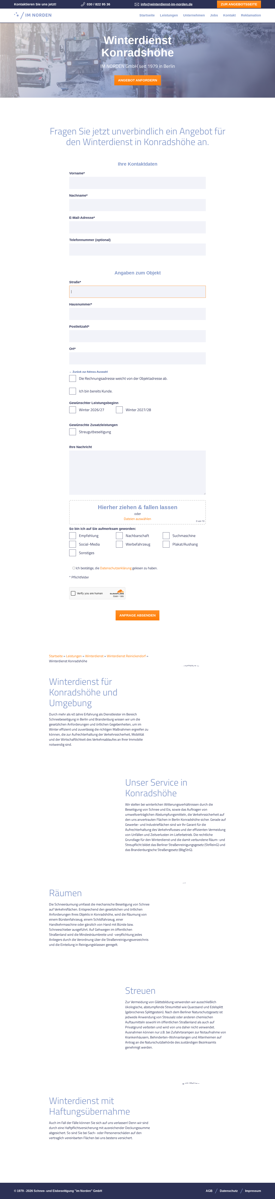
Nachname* (78, 195)
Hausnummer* (80, 304)
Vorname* (77, 173)
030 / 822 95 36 (98, 4)
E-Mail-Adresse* (82, 218)
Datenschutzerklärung (116, 568)
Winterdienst (94, 655)
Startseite (147, 15)
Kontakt (229, 15)
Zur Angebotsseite (239, 4)
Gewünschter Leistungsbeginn (93, 403)
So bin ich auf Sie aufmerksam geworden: (102, 529)
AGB (209, 1190)
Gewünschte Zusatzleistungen (93, 425)
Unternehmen (194, 15)
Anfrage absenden (137, 615)
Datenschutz (229, 1190)
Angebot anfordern (137, 80)
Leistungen (169, 15)
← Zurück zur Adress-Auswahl (88, 371)
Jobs (214, 15)
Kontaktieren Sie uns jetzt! (35, 4)
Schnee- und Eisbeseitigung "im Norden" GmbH (32, 15)
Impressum (253, 1190)
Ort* (72, 349)
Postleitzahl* (79, 326)
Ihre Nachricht (80, 447)
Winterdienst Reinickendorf (126, 655)
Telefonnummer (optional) (90, 240)
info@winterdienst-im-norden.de (166, 4)
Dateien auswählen (137, 518)
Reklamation (251, 15)
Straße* (75, 282)
